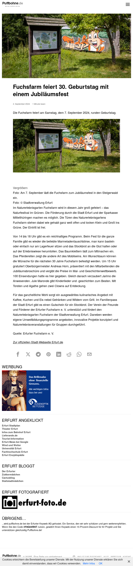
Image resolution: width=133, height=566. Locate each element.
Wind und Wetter (11, 445)
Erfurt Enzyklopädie (13, 455)
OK (101, 563)
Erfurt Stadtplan (11, 425)
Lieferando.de (10, 435)
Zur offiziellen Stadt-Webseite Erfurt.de (38, 342)
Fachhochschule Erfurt (15, 451)
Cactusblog (8, 477)
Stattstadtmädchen (12, 481)
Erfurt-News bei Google (15, 441)
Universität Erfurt (11, 448)
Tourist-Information (13, 438)
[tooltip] (18, 354)
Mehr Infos (89, 563)
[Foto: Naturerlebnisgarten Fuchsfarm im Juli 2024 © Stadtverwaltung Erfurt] (66, 145)
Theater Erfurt (10, 428)
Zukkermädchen (11, 474)
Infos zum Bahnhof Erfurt (16, 432)
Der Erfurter (8, 471)
